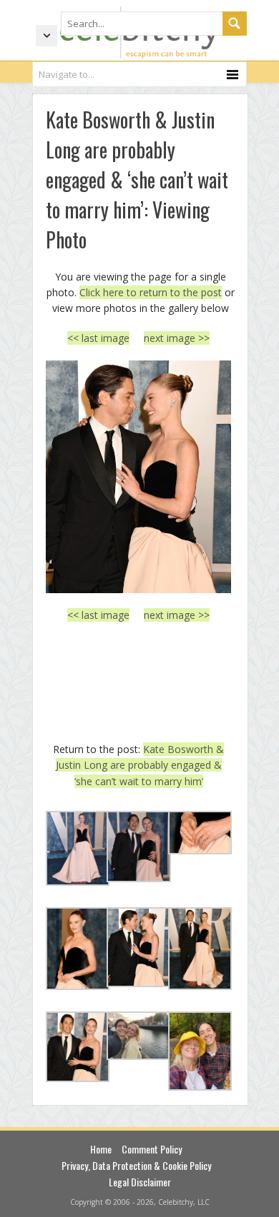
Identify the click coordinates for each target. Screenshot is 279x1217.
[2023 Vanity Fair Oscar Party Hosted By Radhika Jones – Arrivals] (138, 476)
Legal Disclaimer (140, 1181)
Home (101, 1148)
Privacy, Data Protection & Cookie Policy (136, 1165)
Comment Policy (152, 1148)
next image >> (177, 338)
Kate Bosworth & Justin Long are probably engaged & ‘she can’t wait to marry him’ (140, 765)
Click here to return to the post (150, 292)
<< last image (98, 338)
